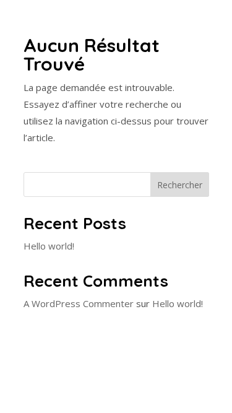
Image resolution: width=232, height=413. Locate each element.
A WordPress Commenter (79, 303)
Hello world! (49, 246)
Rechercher (179, 185)
